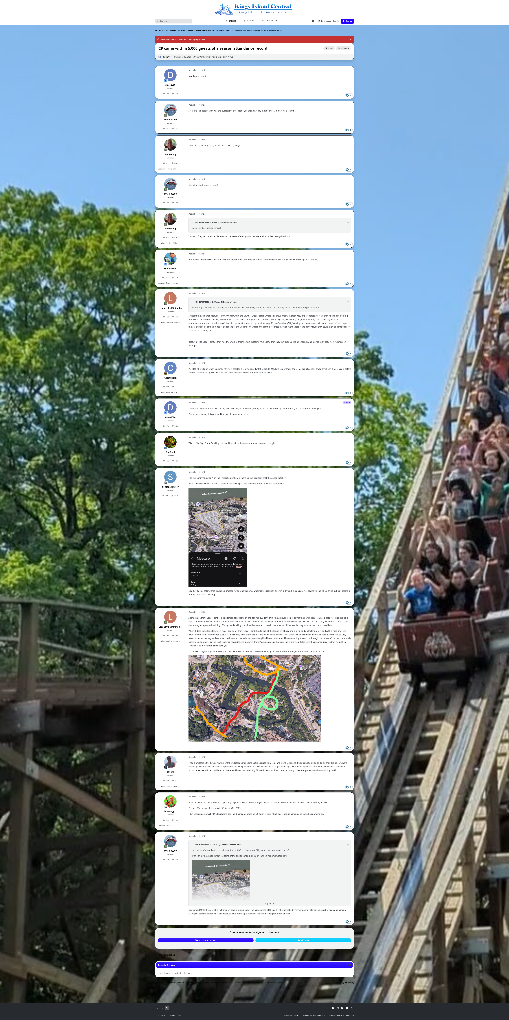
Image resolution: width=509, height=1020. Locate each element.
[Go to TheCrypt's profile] (170, 442)
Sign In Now (303, 940)
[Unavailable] (217, 489)
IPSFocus (295, 1015)
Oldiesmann (170, 268)
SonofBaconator (170, 486)
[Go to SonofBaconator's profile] (170, 477)
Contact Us (161, 1015)
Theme (286, 1015)
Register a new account (205, 940)
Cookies (172, 1015)
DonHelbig (170, 154)
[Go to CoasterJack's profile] (170, 368)
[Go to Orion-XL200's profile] (170, 110)
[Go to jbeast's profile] (170, 762)
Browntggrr (170, 811)
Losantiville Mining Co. (170, 308)
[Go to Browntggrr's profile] (170, 801)
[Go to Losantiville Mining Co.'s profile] (170, 298)
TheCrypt (170, 452)
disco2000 (167, 57)
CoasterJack (170, 377)
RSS (181, 1015)
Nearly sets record (197, 76)
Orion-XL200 (170, 119)
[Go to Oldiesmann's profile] (170, 258)
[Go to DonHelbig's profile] (170, 144)
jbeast (170, 771)
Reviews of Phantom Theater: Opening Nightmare (183, 39)
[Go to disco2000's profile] (159, 57)
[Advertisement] (254, 994)
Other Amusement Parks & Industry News (213, 57)
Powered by (341, 1015)
